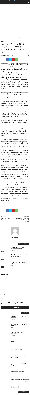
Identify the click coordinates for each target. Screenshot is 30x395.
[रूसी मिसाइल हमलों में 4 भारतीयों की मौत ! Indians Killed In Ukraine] (5, 374)
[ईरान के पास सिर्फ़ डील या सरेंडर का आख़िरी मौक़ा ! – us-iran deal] (5, 326)
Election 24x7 (6, 55)
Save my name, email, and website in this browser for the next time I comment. (12, 303)
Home (2, 38)
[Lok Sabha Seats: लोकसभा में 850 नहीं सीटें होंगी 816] (5, 265)
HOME (6, 38)
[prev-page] (2, 270)
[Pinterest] (13, 59)
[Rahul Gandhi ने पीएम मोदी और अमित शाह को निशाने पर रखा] (5, 318)
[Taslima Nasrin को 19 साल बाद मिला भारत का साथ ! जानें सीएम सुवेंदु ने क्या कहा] (5, 249)
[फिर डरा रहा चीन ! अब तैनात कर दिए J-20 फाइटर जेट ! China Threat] (5, 358)
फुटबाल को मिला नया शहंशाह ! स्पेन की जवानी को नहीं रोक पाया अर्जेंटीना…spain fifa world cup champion (20, 381)
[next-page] (4, 270)
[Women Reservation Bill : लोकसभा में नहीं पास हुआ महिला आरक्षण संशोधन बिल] (5, 257)
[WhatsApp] (16, 59)
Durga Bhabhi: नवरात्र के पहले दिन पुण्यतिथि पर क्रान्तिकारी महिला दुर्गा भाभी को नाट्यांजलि (22, 220)
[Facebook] (7, 59)
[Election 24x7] (2, 55)
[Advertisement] (15, 20)
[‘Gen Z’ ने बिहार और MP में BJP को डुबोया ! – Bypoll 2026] (5, 334)
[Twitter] (10, 59)
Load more (14, 387)
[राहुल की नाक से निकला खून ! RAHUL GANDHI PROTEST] (5, 366)
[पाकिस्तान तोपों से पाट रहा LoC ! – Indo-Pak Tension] (5, 342)
